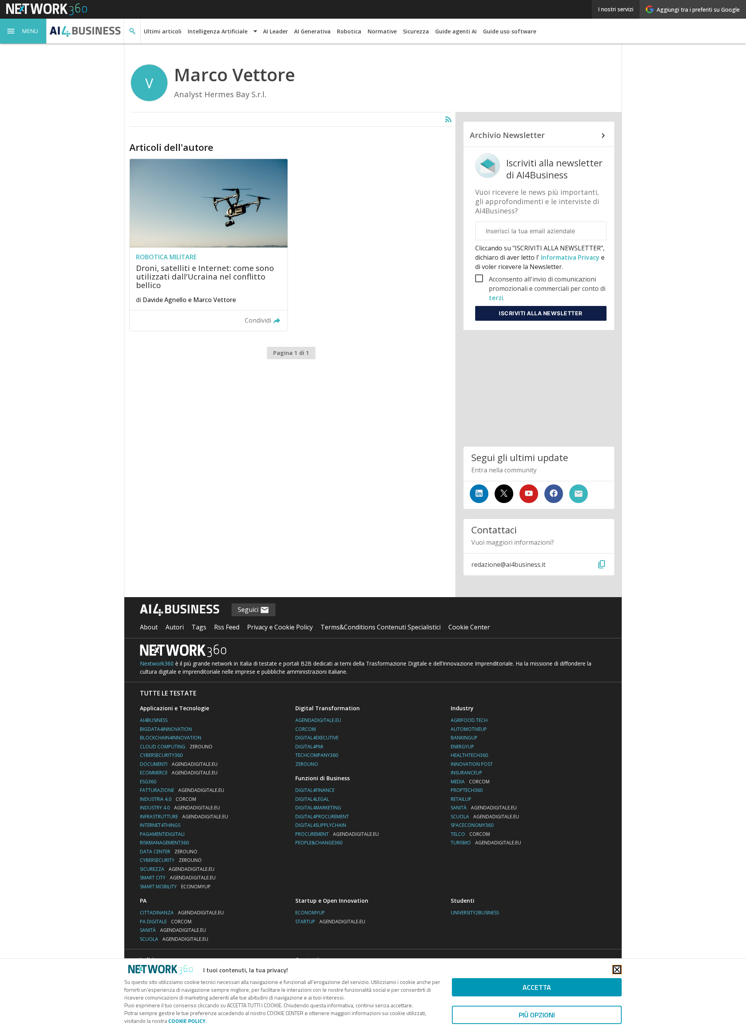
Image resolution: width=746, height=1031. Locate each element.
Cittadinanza (182, 912)
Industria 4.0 (168, 799)
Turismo (486, 842)
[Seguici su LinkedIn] (479, 493)
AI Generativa (312, 31)
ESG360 (148, 781)
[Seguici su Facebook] (553, 493)
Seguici (249, 609)
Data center (168, 851)
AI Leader (275, 31)
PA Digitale (166, 921)
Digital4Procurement (322, 816)
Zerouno (306, 764)
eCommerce (179, 772)
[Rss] (448, 119)
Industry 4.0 (180, 807)
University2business (475, 912)
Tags (199, 627)
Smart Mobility (175, 886)
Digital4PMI (309, 746)
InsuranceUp (466, 772)
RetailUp (461, 799)
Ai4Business (153, 720)
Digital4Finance (315, 790)
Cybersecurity (171, 860)
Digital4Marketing (318, 807)
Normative (382, 31)
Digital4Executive (316, 737)
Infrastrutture (184, 816)
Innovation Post (472, 764)
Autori (175, 627)
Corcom (305, 729)
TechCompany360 (316, 755)
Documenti (179, 764)
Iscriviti (540, 313)
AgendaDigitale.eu (318, 720)
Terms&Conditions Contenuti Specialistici (381, 627)
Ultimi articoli (162, 31)
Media (470, 781)
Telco (470, 834)
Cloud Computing (176, 746)
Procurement (337, 834)
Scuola (485, 816)
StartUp (330, 921)
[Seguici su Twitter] (504, 493)
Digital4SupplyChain (320, 825)
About (149, 627)
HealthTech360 (469, 755)
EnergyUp (462, 746)
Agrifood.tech (469, 720)
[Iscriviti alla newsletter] (578, 493)
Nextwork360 (157, 663)
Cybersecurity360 (161, 755)
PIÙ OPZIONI (537, 1015)
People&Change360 (318, 842)
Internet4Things (160, 825)
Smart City (178, 877)
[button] (23, 31)
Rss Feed (226, 627)
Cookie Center (469, 627)
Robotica (349, 31)
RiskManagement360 (164, 842)
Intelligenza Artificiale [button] (218, 31)
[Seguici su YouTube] (528, 493)
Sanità (484, 807)
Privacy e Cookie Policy (280, 627)
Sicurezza (416, 31)
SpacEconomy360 (472, 825)
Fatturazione (182, 790)
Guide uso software (509, 31)
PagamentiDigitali (162, 834)
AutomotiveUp (469, 729)
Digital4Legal (312, 799)
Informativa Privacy (570, 257)
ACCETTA (537, 987)
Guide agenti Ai (456, 31)
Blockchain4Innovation (170, 737)
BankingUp (464, 737)
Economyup (310, 912)
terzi (496, 298)
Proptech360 (467, 790)
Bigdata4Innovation (166, 729)
